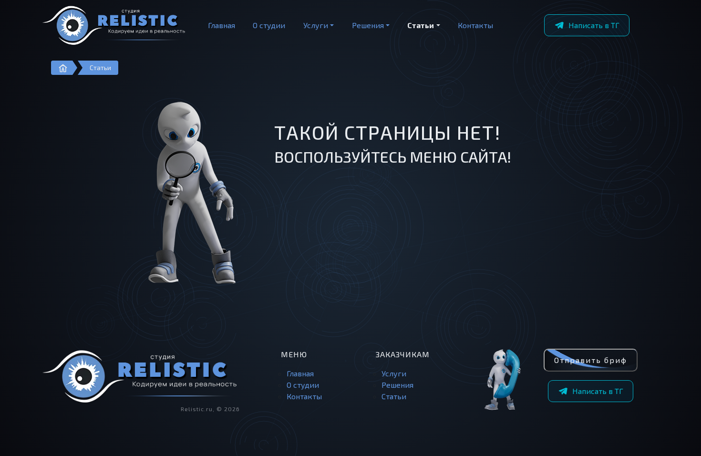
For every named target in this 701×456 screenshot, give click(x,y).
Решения (368, 25)
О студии (269, 25)
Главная (221, 25)
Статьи (420, 25)
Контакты (475, 25)
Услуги (315, 25)
